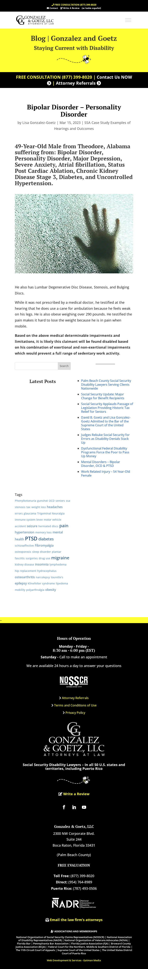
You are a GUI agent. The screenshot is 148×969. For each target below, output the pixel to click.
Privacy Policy (75, 713)
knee (39, 519)
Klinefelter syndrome (41, 583)
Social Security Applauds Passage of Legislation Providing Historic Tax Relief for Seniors (107, 408)
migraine (60, 558)
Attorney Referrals (75, 698)
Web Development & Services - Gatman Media (74, 960)
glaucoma (30, 513)
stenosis (20, 507)
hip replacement (25, 571)
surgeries (32, 558)
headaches (55, 507)
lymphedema (58, 564)
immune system (25, 519)
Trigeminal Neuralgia (51, 513)
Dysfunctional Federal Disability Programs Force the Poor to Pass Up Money (105, 452)
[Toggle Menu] (128, 20)
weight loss (38, 507)
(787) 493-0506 (85, 888)
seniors (60, 500)
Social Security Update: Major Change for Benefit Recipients (102, 396)
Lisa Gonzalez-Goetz (39, 122)
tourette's (57, 577)
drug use (44, 558)
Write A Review (71, 8)
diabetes (46, 539)
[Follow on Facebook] (64, 807)
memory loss (43, 532)
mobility (20, 590)
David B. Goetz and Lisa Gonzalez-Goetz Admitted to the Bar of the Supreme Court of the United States (105, 423)
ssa (68, 500)
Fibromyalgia (44, 545)
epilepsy (21, 583)
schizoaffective (24, 545)
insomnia (42, 564)
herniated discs (48, 526)
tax (28, 507)
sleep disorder (41, 552)
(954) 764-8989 (80, 882)
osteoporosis (23, 552)
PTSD (31, 538)
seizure (32, 526)
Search (64, 366)
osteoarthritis (25, 577)
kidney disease (24, 564)
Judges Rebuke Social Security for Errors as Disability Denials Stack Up (105, 439)
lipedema (62, 583)
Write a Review (75, 794)
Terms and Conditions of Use (75, 705)
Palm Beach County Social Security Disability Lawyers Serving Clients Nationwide (106, 385)
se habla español (91, 8)
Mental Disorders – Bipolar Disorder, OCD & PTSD (100, 464)
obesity (50, 589)
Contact (54, 8)
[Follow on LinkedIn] (74, 807)
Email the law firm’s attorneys (76, 919)
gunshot (42, 500)
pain (63, 526)
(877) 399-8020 (77, 77)
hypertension (24, 532)
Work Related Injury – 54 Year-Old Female (105, 473)
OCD (52, 500)
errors (19, 513)
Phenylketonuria (25, 500)
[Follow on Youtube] (84, 807)
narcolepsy (43, 577)
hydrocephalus (46, 571)
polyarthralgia (35, 590)
